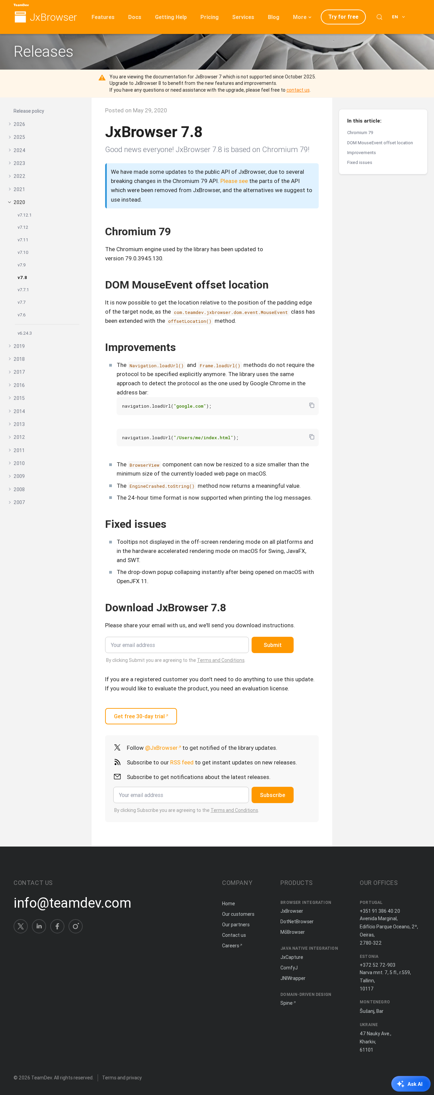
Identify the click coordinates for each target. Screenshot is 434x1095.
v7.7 (21, 302)
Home (228, 904)
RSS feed (182, 762)
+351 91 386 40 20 (380, 911)
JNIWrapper (292, 978)
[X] (21, 926)
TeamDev (41, 1078)
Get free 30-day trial (139, 716)
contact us (298, 90)
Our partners (236, 925)
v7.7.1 (23, 289)
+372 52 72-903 (377, 965)
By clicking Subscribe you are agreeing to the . (186, 810)
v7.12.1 (25, 215)
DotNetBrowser (297, 921)
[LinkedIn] (39, 926)
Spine (286, 1003)
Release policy (29, 111)
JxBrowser (53, 17)
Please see (234, 181)
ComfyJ (289, 968)
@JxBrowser (161, 747)
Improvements (361, 152)
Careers (230, 946)
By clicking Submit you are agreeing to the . (175, 660)
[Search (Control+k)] (379, 17)
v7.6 (22, 314)
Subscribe (272, 795)
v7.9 (22, 264)
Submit (273, 645)
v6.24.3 (25, 333)
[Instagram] (75, 926)
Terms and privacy (122, 1078)
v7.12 (23, 227)
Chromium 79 (360, 132)
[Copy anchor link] (178, 231)
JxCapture (291, 957)
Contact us (234, 935)
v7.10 (23, 252)
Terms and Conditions (220, 660)
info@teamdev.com (72, 903)
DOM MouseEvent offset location (380, 142)
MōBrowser (292, 932)
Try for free (343, 16)
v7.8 (22, 277)
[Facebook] (57, 926)
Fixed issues (359, 162)
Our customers (238, 914)
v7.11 (23, 239)
